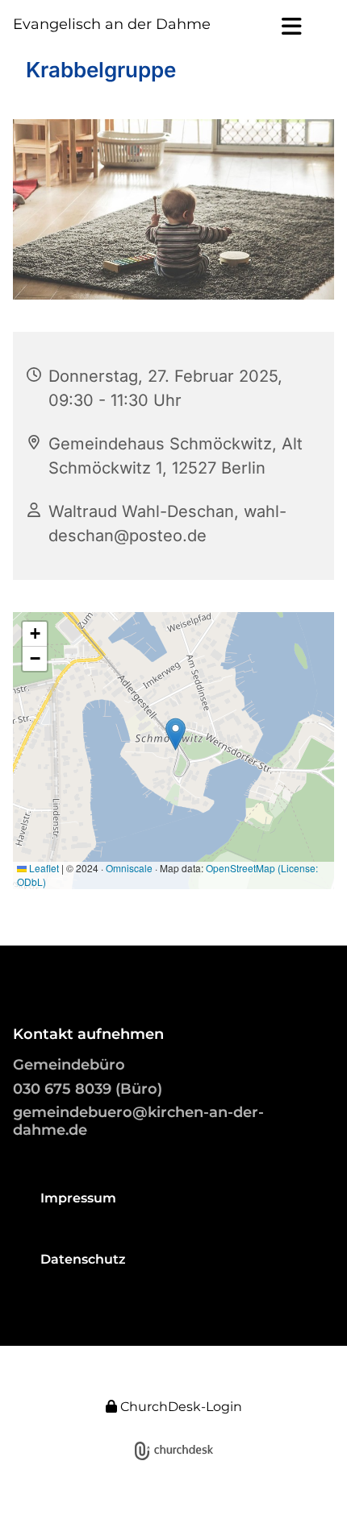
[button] (275, 26)
